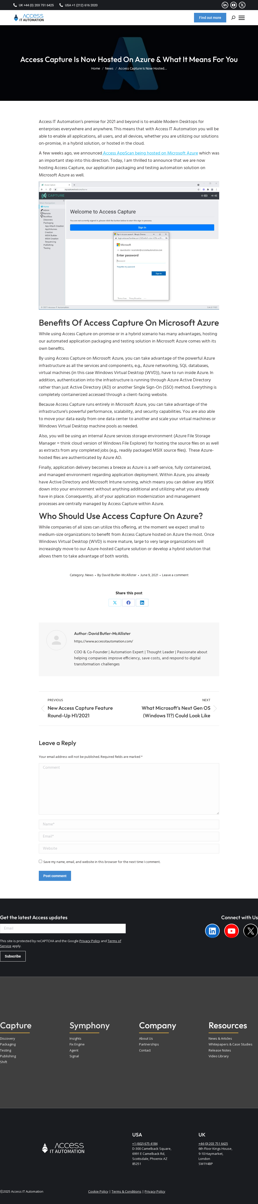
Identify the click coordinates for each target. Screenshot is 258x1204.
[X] (115, 602)
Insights (75, 1038)
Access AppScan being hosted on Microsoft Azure (150, 153)
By (117, 575)
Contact (145, 1050)
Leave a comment (175, 575)
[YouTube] (231, 931)
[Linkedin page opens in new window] (225, 5)
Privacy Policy (89, 941)
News (89, 575)
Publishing (8, 1056)
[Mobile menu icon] (241, 17)
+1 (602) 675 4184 (144, 1143)
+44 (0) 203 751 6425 (213, 1143)
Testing (5, 1050)
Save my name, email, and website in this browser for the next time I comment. (101, 862)
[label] (212, 931)
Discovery (7, 1038)
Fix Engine (77, 1044)
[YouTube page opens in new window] (233, 5)
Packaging (8, 1044)
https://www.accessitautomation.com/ (103, 641)
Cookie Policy (98, 1191)
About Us (146, 1038)
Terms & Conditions (126, 1191)
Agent (74, 1050)
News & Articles (220, 1038)
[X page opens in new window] (242, 5)
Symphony (90, 1025)
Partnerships (149, 1044)
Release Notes (220, 1050)
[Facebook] (128, 602)
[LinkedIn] (142, 602)
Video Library (219, 1056)
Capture (15, 1025)
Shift (3, 1062)
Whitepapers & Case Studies (230, 1044)
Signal (74, 1056)
